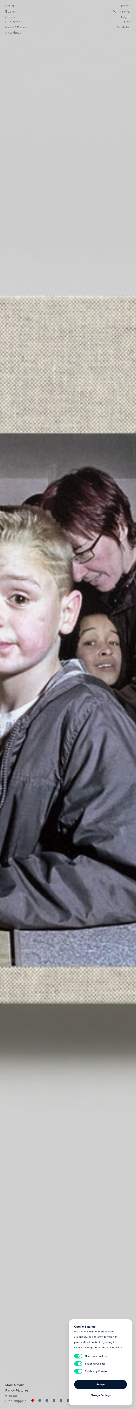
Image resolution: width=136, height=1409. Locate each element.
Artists (10, 17)
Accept (100, 1384)
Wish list (124, 27)
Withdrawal (122, 11)
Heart (44, 704)
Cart (127, 22)
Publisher (12, 22)
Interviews (13, 32)
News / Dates (15, 27)
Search (125, 6)
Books (10, 11)
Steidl (9, 6)
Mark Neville (15, 1385)
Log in (126, 17)
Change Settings (100, 1395)
